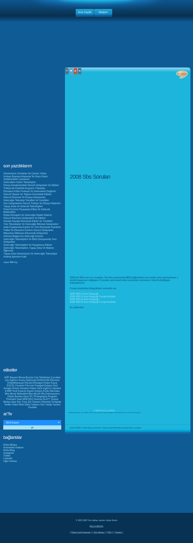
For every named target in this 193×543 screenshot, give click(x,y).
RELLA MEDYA (96, 526)
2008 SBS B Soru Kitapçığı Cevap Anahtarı (93, 302)
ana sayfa (85, 12)
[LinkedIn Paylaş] (79, 74)
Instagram (8, 453)
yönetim (118, 532)
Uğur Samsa (10, 461)
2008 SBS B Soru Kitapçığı (84, 299)
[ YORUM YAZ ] (100, 411)
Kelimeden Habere (13, 447)
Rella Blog (9, 450)
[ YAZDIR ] (111, 411)
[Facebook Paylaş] (67, 74)
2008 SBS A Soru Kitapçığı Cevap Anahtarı (92, 296)
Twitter (6, 455)
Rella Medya (10, 445)
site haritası (99, 532)
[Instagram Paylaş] (75, 74)
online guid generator (81, 532)
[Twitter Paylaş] (71, 74)
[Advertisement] (96, 44)
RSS (110, 532)
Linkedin (8, 458)
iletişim (103, 12)
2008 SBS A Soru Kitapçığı (84, 293)
